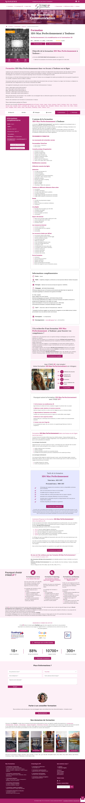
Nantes (65, 106)
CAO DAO (8, 784)
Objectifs (12, 112)
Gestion (18, 779)
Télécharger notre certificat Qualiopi (43, 642)
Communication (17, 26)
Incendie (13, 792)
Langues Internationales (20, 788)
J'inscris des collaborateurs (55, 506)
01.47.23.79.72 (12, 1)
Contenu (49, 112)
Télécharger (74, 112)
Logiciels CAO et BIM (10, 769)
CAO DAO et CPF (35, 774)
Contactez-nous (38, 43)
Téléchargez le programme (54, 43)
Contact (78, 6)
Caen (71, 104)
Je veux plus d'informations (17, 144)
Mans (39, 106)
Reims (15, 107)
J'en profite (67, 387)
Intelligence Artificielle (15, 784)
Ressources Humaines (15, 780)
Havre (19, 106)
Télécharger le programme (17, 148)
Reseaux (17, 785)
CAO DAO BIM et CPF (36, 767)
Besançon (54, 104)
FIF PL (36, 532)
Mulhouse (57, 106)
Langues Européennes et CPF (37, 778)
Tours (48, 107)
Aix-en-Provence (35, 104)
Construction (8, 792)
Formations (10, 6)
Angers (45, 104)
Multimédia (21, 774)
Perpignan (11, 107)
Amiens (41, 104)
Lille (28, 106)
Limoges (32, 106)
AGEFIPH (37, 534)
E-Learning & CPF (19, 6)
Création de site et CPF (36, 771)
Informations (62, 112)
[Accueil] (6, 26)
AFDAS (36, 533)
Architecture (70, 723)
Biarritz (59, 104)
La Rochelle (24, 106)
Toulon (39, 107)
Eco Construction (9, 767)
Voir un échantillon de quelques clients (40, 556)
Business (16, 724)
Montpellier (51, 106)
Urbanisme (8, 771)
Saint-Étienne (28, 107)
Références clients (69, 6)
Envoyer (15, 686)
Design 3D (24, 26)
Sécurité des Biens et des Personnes (13, 793)
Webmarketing (9, 776)
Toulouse (44, 107)
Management (23, 779)
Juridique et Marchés (17, 767)
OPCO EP (37, 529)
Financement (59, 6)
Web (25, 774)
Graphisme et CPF (44, 771)
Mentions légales (62, 767)
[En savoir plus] (10, 744)
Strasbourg (34, 107)
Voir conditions (11, 134)
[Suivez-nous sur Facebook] (76, 1)
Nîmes (71, 106)
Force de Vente (13, 779)
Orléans (75, 106)
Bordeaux (63, 104)
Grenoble (15, 106)
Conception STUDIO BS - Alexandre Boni (71, 800)
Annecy (49, 104)
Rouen (23, 107)
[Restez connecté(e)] (72, 786)
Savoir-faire (28, 6)
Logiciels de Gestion (10, 770)
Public (24, 112)
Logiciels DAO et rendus (19, 769)
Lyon (36, 106)
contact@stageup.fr (20, 139)
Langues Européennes (10, 788)
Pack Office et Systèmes (10, 785)
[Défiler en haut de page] (82, 798)
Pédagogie (37, 112)
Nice (68, 106)
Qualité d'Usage (24, 770)
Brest (68, 104)
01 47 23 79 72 (43, 713)
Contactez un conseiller (55, 356)
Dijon (11, 106)
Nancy (61, 106)
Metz (47, 106)
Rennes (19, 107)
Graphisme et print (14, 774)
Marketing (8, 780)
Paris (7, 107)
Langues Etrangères (31, 724)
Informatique (22, 724)
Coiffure (7, 779)
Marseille (43, 106)
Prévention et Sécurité (42, 724)
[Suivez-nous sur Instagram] (79, 1)
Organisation (17, 770)
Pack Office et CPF (42, 774)
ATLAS (36, 530)
